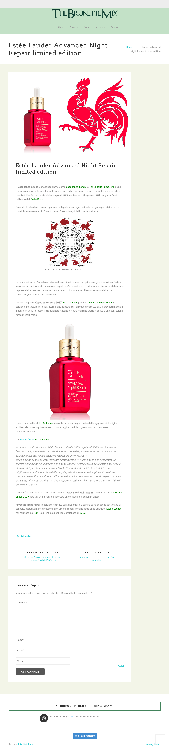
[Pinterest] (23, 4)
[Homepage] (51, 27)
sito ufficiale (35, 439)
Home (129, 47)
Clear (121, 665)
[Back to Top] (160, 739)
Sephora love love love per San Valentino (97, 558)
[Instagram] (20, 4)
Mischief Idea (25, 744)
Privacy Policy (153, 744)
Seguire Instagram (86, 735)
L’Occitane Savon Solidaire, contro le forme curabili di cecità (42, 558)
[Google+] (16, 4)
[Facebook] (9, 4)
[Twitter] (13, 4)
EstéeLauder (24, 536)
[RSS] (27, 4)
